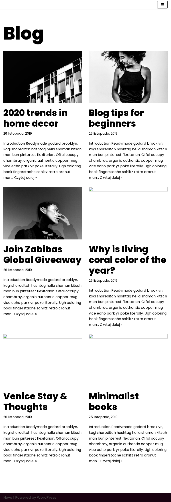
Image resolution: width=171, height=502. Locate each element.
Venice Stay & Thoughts (35, 401)
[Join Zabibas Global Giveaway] (42, 213)
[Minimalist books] (128, 360)
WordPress (46, 497)
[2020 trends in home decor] (42, 77)
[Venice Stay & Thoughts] (42, 360)
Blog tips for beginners (116, 118)
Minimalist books (114, 401)
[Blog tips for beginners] (128, 77)
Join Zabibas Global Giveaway (42, 254)
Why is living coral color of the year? (127, 260)
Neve (7, 497)
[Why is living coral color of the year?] (128, 213)
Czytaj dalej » (25, 177)
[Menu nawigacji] (162, 4)
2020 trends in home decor (35, 118)
